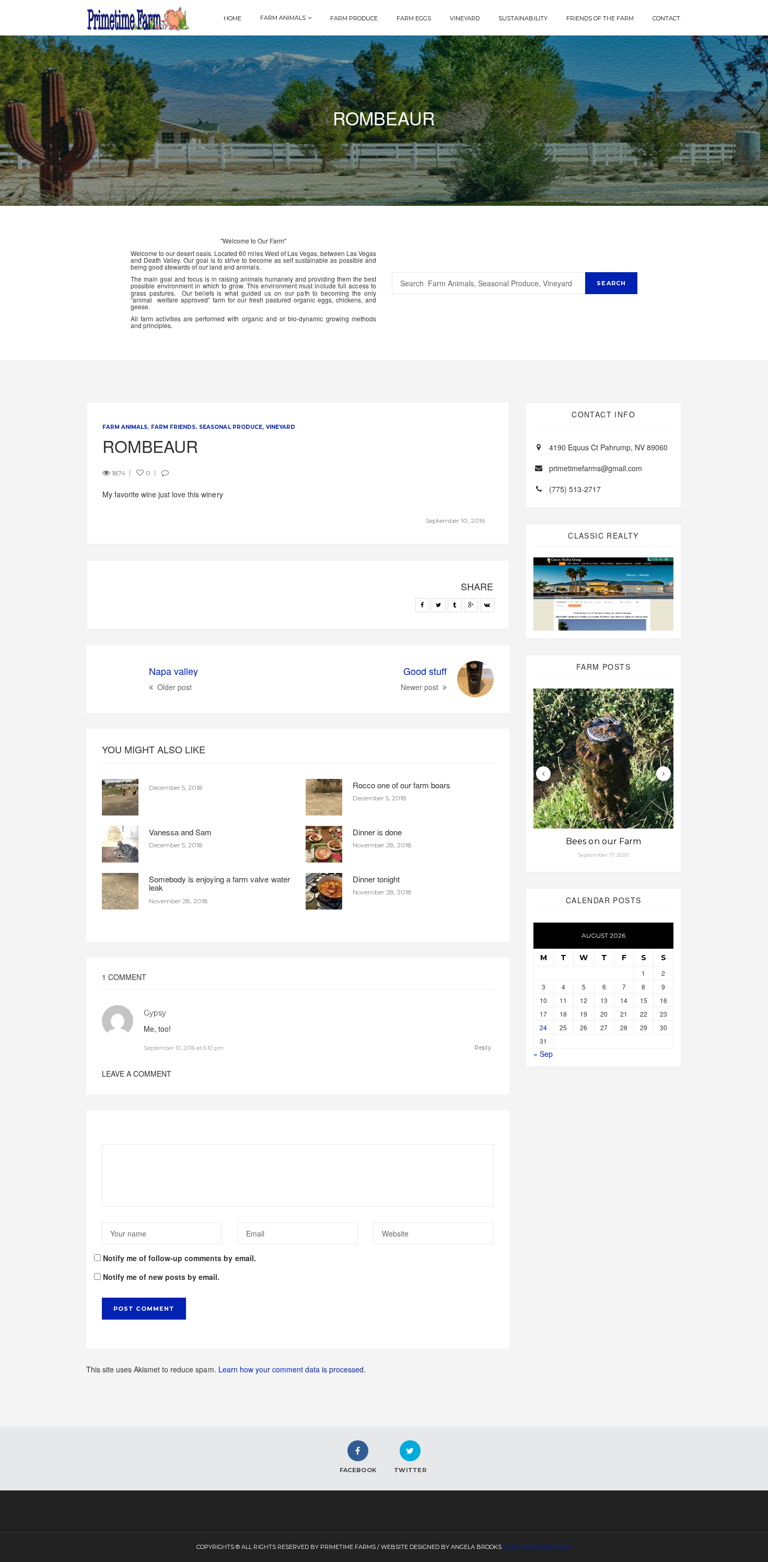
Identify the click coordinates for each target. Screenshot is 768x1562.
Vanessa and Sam (180, 831)
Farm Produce (354, 18)
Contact (666, 18)
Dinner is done (377, 831)
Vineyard (465, 18)
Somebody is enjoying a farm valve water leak (219, 883)
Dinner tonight (376, 878)
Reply (482, 1047)
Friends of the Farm (600, 18)
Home (232, 18)
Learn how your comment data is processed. (292, 1369)
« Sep (543, 1053)
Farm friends (173, 427)
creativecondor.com (537, 1547)
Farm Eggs (414, 18)
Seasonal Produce (230, 427)
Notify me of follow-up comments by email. (179, 1258)
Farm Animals (283, 17)
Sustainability (522, 18)
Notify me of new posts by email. (161, 1277)
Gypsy (155, 1013)
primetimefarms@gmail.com (595, 468)
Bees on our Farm (603, 841)
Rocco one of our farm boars (401, 784)
